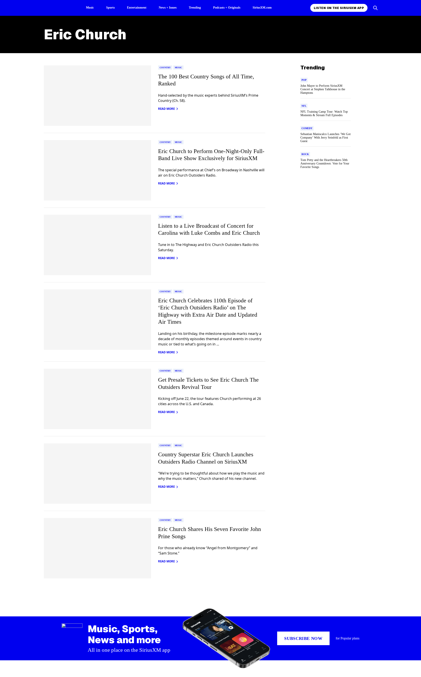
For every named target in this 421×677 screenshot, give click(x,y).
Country (165, 67)
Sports (110, 7)
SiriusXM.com (262, 7)
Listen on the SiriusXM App (339, 8)
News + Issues (168, 7)
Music (90, 7)
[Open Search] (375, 8)
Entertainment (136, 7)
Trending (195, 7)
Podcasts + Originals (226, 7)
